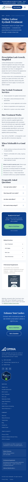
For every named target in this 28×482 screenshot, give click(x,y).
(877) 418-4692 (6, 454)
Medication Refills (6, 399)
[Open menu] (24, 7)
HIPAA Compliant (6, 439)
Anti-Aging (14, 248)
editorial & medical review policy (11, 303)
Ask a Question (14, 333)
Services (8, 15)
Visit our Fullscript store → (9, 468)
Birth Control (5, 392)
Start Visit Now (17, 7)
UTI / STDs (4, 403)
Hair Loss (14, 252)
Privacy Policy (5, 434)
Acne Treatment (14, 244)
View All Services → (6, 408)
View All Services (14, 256)
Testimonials (5, 420)
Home (3, 15)
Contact (11, 479)
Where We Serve (6, 417)
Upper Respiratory (6, 401)
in (6, 368)
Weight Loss (5, 387)
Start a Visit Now (14, 226)
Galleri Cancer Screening (8, 406)
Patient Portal (7, 364)
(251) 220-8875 (21, 3)
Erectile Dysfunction (6, 389)
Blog (3, 422)
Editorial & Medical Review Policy (10, 436)
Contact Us (4, 425)
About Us (4, 415)
